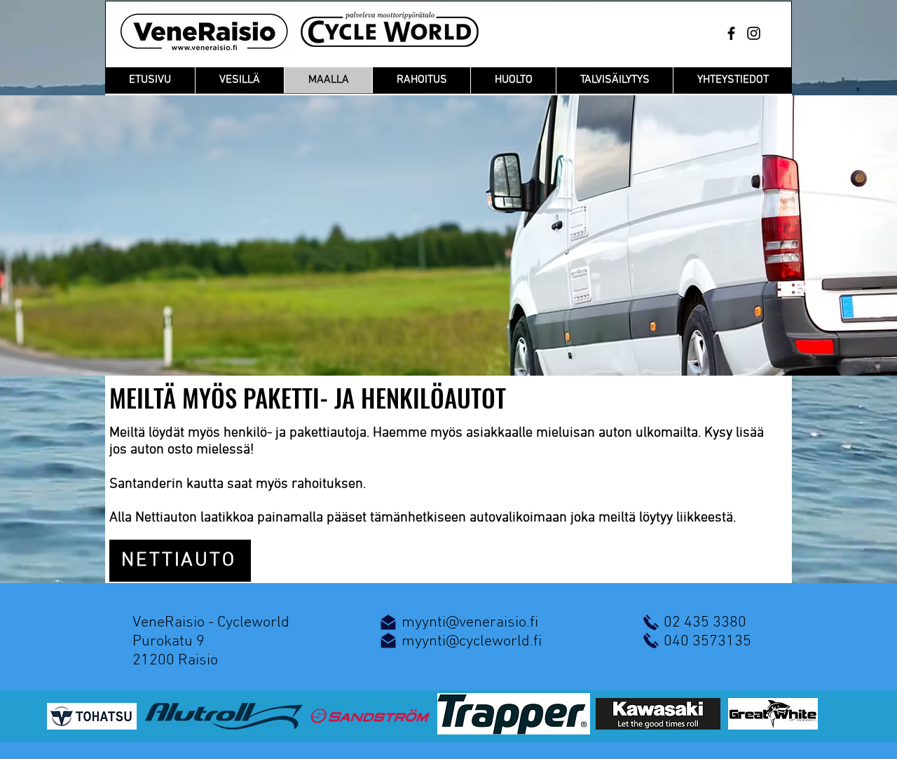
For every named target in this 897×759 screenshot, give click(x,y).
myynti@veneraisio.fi (470, 622)
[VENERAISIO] (731, 33)
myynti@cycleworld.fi (472, 641)
